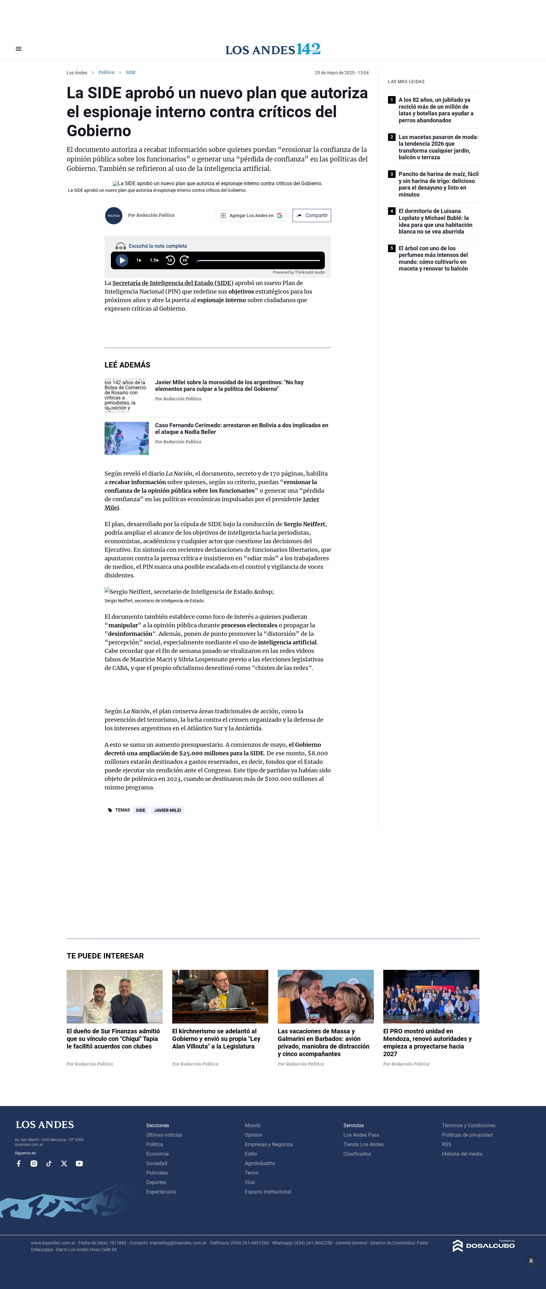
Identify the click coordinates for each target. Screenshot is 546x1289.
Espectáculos (161, 1192)
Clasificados (357, 1154)
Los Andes (77, 72)
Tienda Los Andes (363, 1144)
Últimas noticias (164, 1135)
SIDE (140, 810)
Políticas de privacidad (467, 1135)
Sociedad (156, 1163)
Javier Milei (167, 810)
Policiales (157, 1173)
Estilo (251, 1154)
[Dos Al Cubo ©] (484, 1250)
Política (106, 72)
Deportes (156, 1182)
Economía (157, 1154)
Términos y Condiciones (468, 1125)
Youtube (79, 1163)
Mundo (253, 1125)
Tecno (251, 1173)
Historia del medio (462, 1154)
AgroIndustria (260, 1163)
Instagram (34, 1163)
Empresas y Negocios (269, 1144)
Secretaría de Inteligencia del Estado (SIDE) (173, 283)
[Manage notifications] (531, 1261)
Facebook (18, 1163)
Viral (250, 1182)
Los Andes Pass (361, 1135)
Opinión (253, 1135)
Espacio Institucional (268, 1192)
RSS (447, 1144)
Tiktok (49, 1163)
